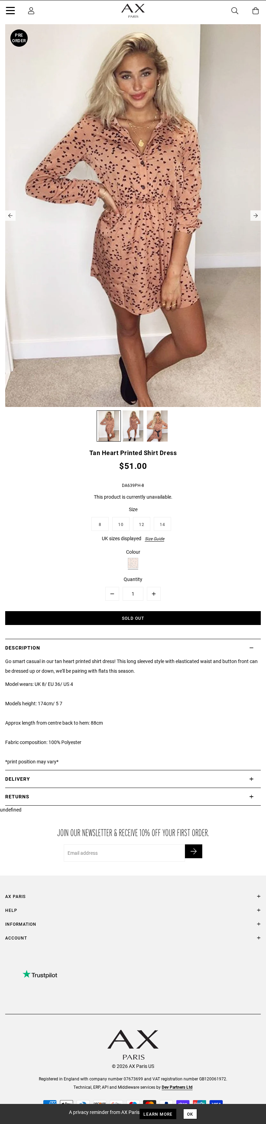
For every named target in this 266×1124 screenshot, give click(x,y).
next (255, 215)
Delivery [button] (17, 779)
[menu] (10, 12)
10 (121, 524)
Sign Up (193, 851)
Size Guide (154, 538)
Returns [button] (17, 796)
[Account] (31, 10)
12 (141, 524)
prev (10, 215)
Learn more (157, 1114)
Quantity (133, 579)
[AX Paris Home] (133, 11)
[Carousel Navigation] (133, 215)
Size (133, 509)
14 (162, 524)
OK (190, 1114)
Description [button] (22, 647)
